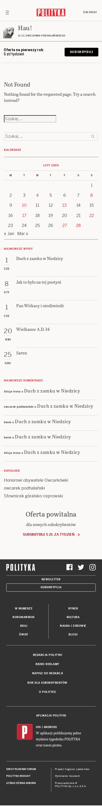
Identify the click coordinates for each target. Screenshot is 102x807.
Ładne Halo (83, 769)
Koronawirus (24, 617)
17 (24, 215)
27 (64, 225)
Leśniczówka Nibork (21, 783)
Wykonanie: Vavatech (67, 776)
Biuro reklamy (47, 664)
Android (50, 727)
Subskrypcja (51, 587)
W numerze (24, 608)
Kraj (23, 626)
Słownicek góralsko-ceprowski (33, 496)
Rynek (73, 608)
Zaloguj (90, 12)
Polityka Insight (18, 776)
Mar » (22, 233)
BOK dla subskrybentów (47, 682)
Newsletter (51, 579)
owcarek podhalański (24, 488)
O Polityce (47, 692)
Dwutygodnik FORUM (21, 769)
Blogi (73, 634)
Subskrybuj (81, 52)
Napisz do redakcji (47, 673)
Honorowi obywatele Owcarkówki (36, 480)
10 (24, 205)
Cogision (70, 769)
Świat (23, 634)
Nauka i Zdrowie (73, 626)
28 (78, 225)
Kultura (73, 617)
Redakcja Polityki (47, 655)
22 (91, 215)
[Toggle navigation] (7, 12)
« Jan (9, 233)
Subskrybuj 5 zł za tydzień (48, 534)
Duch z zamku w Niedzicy (52, 390)
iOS (38, 727)
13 (64, 205)
